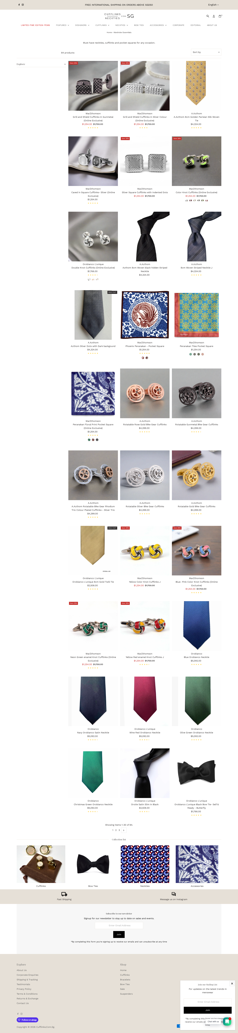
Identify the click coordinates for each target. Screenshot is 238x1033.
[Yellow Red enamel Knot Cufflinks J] (145, 626)
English (212, 4)
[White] (194, 200)
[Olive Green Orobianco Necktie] (196, 701)
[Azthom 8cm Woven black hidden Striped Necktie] (145, 236)
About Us (212, 25)
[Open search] (208, 16)
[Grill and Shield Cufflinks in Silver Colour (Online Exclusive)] (145, 86)
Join (119, 934)
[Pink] (206, 200)
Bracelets (125, 979)
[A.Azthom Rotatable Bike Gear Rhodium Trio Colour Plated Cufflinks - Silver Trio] (93, 475)
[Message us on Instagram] (174, 895)
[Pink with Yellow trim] (202, 354)
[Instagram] (22, 5)
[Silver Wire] (89, 279)
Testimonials (23, 984)
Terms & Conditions (27, 994)
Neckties (120, 25)
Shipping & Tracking (27, 979)
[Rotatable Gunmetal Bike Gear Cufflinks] (196, 393)
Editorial (196, 25)
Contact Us (23, 1003)
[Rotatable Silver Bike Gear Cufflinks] (145, 475)
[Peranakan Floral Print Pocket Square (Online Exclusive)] (93, 393)
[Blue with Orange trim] (190, 354)
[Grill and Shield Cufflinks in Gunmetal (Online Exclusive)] (93, 86)
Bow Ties (139, 25)
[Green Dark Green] (202, 200)
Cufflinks (101, 25)
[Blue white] (186, 200)
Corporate (178, 25)
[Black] (97, 439)
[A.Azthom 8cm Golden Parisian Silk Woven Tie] (196, 86)
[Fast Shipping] (64, 895)
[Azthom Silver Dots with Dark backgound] (93, 315)
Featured (61, 25)
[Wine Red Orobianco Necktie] (145, 701)
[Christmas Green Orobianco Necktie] (93, 773)
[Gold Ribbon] (93, 279)
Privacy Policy (24, 989)
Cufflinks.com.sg (45, 1027)
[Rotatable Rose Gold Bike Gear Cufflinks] (145, 393)
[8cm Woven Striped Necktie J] (196, 236)
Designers (81, 25)
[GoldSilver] (97, 279)
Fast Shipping (64, 899)
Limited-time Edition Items (35, 25)
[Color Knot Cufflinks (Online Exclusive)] (196, 161)
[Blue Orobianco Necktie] (196, 626)
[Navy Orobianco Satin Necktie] (93, 701)
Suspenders (126, 994)
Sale (122, 989)
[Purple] (190, 200)
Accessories (157, 25)
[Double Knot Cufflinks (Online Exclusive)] (93, 236)
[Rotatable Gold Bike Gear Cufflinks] (196, 475)
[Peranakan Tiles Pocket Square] (196, 315)
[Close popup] (232, 983)
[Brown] (146, 357)
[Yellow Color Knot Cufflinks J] (145, 551)
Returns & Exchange (27, 998)
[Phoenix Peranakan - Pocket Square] (145, 315)
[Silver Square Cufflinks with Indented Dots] (145, 161)
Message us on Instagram (173, 899)
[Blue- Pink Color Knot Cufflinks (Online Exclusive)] (196, 551)
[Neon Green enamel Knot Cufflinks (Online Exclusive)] (93, 626)
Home (109, 32)
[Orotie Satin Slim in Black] (145, 773)
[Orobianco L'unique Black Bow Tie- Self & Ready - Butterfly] (196, 773)
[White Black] (198, 200)
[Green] (142, 357)
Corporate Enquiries (27, 975)
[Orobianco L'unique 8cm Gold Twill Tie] (93, 551)
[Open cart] (219, 16)
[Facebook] (19, 5)
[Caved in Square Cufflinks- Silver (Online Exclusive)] (93, 161)
